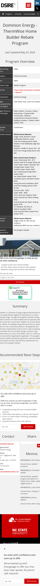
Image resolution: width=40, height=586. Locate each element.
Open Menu (28, 5)
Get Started (28, 427)
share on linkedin (37, 3)
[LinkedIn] (16, 577)
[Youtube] (26, 577)
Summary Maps (29, 14)
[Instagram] (10, 577)
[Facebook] (5, 577)
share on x (37, 8)
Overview (18, 14)
